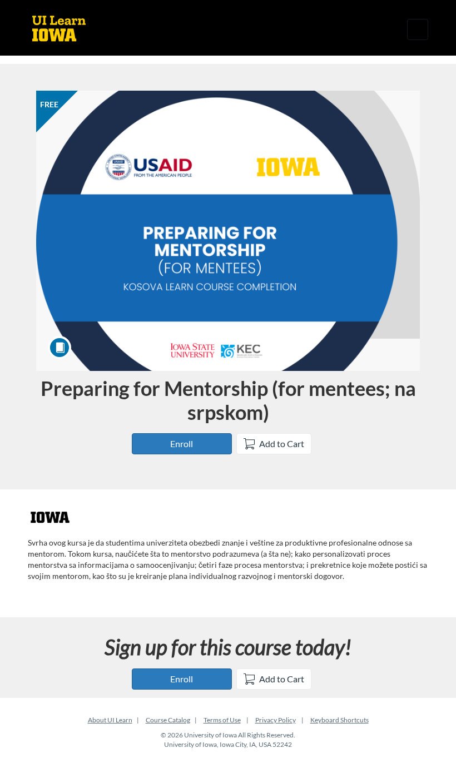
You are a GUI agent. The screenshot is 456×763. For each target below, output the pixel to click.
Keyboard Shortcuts (339, 720)
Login (384, 29)
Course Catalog (168, 720)
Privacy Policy (275, 720)
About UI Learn (110, 720)
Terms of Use (222, 720)
